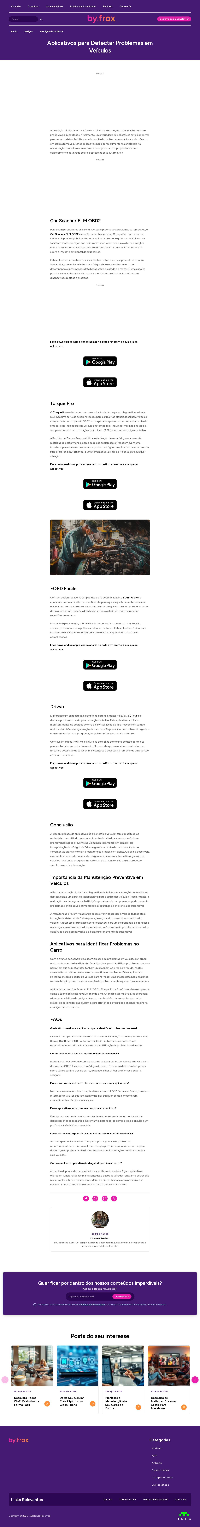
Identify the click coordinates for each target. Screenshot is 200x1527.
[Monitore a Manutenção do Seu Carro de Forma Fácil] (123, 1366)
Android (157, 1448)
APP (154, 1455)
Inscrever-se (122, 1296)
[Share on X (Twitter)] (114, 1198)
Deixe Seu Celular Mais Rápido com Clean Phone (72, 1401)
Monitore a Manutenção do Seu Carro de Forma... (116, 1403)
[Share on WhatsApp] (95, 1198)
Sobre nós (125, 6)
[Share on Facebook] (86, 1198)
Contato (16, 6)
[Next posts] (195, 1379)
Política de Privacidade (83, 6)
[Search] (41, 19)
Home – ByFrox (54, 6)
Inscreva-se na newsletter (174, 19)
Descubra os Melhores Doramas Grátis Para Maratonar (164, 1403)
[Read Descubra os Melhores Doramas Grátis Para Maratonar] (184, 1407)
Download (33, 6)
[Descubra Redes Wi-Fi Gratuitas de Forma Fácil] (32, 1366)
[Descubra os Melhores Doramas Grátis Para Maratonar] (169, 1366)
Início (14, 31)
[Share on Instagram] (105, 1198)
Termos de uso (127, 1499)
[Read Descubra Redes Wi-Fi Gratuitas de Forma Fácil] (47, 1404)
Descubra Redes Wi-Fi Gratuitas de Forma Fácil (26, 1401)
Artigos (28, 31)
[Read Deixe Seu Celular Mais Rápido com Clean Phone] (92, 1404)
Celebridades (160, 1470)
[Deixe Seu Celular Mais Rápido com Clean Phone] (78, 1366)
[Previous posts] (4, 1379)
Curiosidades (160, 1484)
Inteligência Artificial (51, 31)
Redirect (108, 6)
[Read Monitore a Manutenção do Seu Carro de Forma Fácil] (138, 1407)
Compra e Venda (163, 1477)
